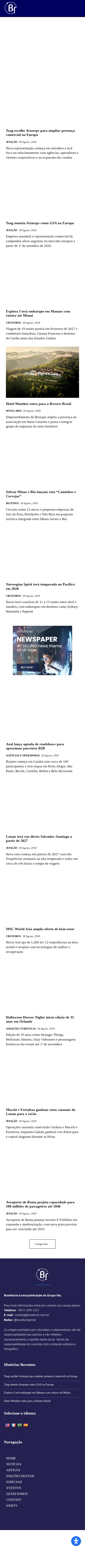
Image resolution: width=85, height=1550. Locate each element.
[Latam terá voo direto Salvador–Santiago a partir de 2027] (42, 805)
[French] (13, 1425)
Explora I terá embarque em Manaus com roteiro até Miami (37, 1392)
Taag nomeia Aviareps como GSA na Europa (40, 223)
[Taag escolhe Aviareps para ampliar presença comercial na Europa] (42, 99)
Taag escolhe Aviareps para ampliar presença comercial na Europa (40, 1376)
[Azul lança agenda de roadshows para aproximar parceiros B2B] (42, 712)
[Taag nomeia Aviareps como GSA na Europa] (42, 191)
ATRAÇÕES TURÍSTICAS (21, 1028)
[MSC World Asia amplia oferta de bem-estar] (42, 897)
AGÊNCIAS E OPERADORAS (23, 755)
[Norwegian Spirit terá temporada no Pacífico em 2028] (42, 552)
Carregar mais (41, 1244)
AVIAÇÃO (11, 141)
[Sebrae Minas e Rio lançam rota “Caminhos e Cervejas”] (42, 460)
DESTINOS (12, 503)
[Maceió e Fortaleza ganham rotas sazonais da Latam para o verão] (42, 1078)
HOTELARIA (14, 410)
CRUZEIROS (13, 322)
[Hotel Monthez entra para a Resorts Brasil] (42, 372)
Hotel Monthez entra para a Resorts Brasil (38, 404)
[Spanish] (25, 1425)
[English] (7, 1425)
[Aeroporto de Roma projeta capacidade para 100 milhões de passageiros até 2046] (42, 1170)
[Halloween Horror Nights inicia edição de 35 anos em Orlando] (42, 985)
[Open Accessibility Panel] (76, 1541)
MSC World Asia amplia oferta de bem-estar (40, 929)
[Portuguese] (19, 1425)
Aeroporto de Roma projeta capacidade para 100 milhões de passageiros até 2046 (40, 1204)
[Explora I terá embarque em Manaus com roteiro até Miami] (42, 279)
